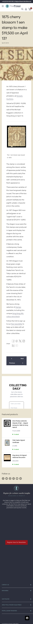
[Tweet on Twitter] (20, 341)
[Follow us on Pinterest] (13, 478)
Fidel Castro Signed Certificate (18, 441)
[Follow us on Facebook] (3, 478)
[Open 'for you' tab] (27, 618)
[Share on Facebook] (13, 341)
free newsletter (16, 324)
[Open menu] (3, 6)
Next (22, 358)
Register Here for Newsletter (16, 542)
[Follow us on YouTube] (17, 478)
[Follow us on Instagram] (10, 478)
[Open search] (22, 9)
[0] (30, 9)
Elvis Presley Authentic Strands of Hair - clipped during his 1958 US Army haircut (20, 424)
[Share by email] (23, 341)
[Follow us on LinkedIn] (20, 478)
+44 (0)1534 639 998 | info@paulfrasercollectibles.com (16, 1)
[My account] (26, 9)
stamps (18, 307)
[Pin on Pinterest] (16, 341)
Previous (12, 363)
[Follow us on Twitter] (6, 478)
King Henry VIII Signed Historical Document (19, 456)
